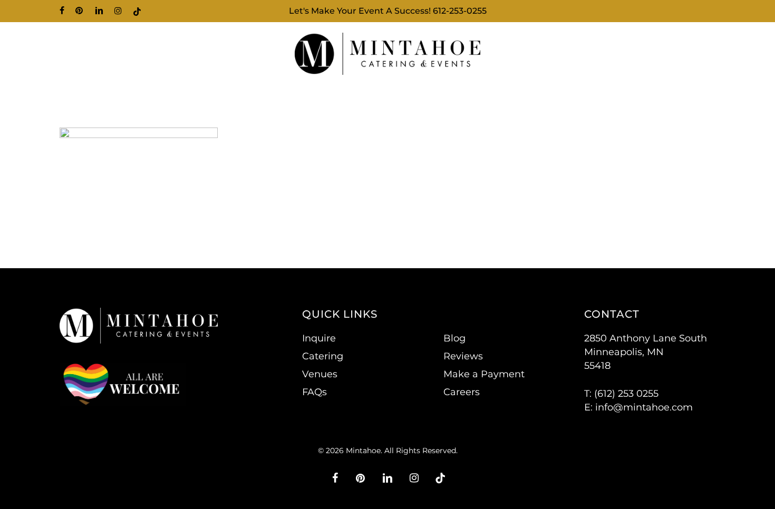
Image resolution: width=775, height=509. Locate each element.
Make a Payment (484, 374)
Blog (454, 338)
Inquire (319, 338)
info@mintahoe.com (644, 407)
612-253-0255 (460, 11)
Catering (322, 356)
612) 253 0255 (627, 393)
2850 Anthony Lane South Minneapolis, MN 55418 (645, 351)
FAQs (314, 392)
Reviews (463, 356)
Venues (319, 374)
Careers (461, 392)
